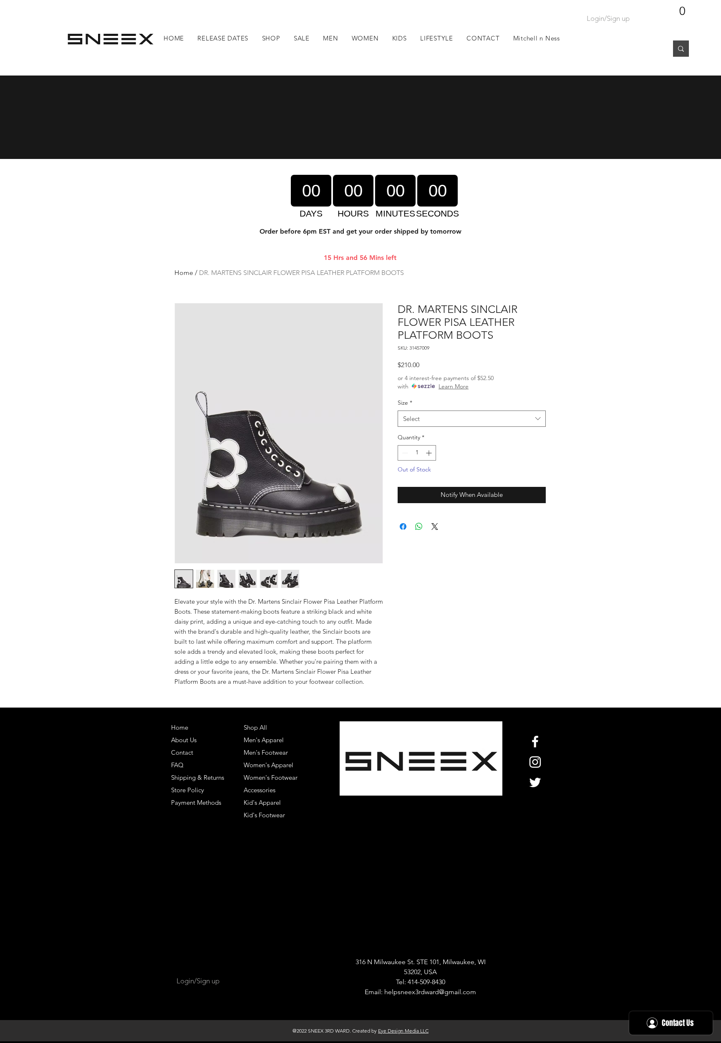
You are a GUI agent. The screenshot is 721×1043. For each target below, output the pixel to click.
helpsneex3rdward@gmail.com (430, 992)
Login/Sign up (608, 18)
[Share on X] (435, 527)
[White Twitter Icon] (535, 782)
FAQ (177, 765)
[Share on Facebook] (403, 527)
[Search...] (681, 48)
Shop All (255, 727)
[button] (330, 38)
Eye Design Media (398, 1031)
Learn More (454, 386)
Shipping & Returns (197, 777)
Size (405, 402)
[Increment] (429, 453)
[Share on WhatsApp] (419, 527)
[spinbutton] (416, 453)
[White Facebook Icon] (535, 741)
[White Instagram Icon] (535, 762)
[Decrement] (404, 453)
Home (183, 273)
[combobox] (472, 419)
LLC (424, 1031)
